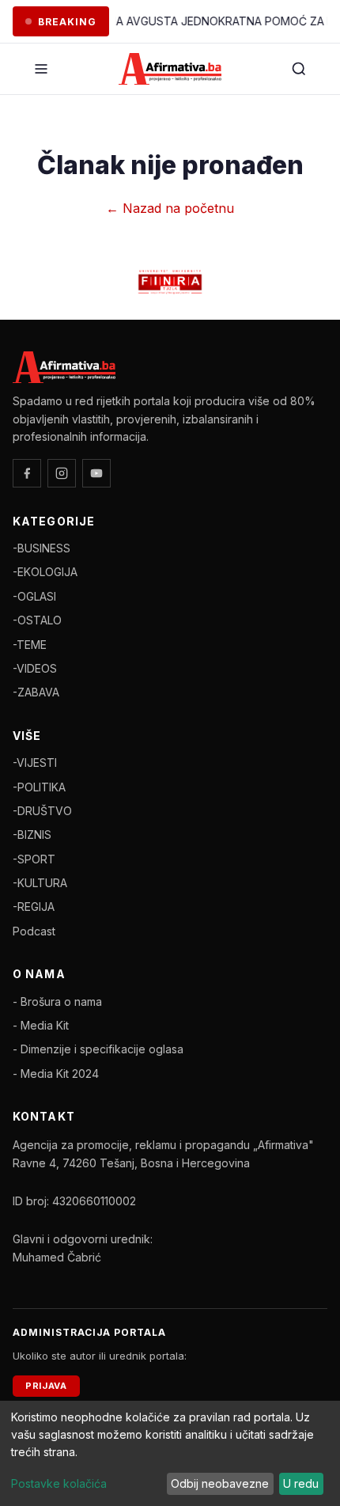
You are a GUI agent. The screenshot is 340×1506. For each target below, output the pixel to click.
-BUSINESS (41, 548)
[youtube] (96, 473)
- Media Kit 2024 (56, 1073)
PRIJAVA (46, 1385)
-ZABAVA (36, 692)
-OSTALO (37, 620)
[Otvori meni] (41, 69)
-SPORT (34, 859)
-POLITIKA (39, 787)
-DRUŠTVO (42, 810)
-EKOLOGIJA (45, 572)
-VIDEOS (35, 668)
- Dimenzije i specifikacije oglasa (98, 1049)
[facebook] (27, 473)
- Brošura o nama (57, 1001)
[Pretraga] (299, 69)
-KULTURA (40, 883)
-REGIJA (34, 906)
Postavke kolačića (59, 1483)
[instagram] (61, 473)
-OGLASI (34, 596)
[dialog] (170, 1453)
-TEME (30, 644)
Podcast (34, 931)
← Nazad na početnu (170, 208)
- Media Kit (41, 1025)
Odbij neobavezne (220, 1483)
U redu (301, 1483)
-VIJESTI (35, 762)
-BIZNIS (32, 834)
